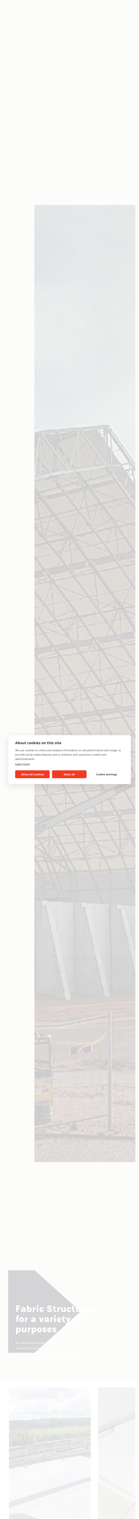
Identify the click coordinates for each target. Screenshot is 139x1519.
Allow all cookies (32, 774)
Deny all (69, 774)
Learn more (22, 764)
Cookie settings (106, 774)
